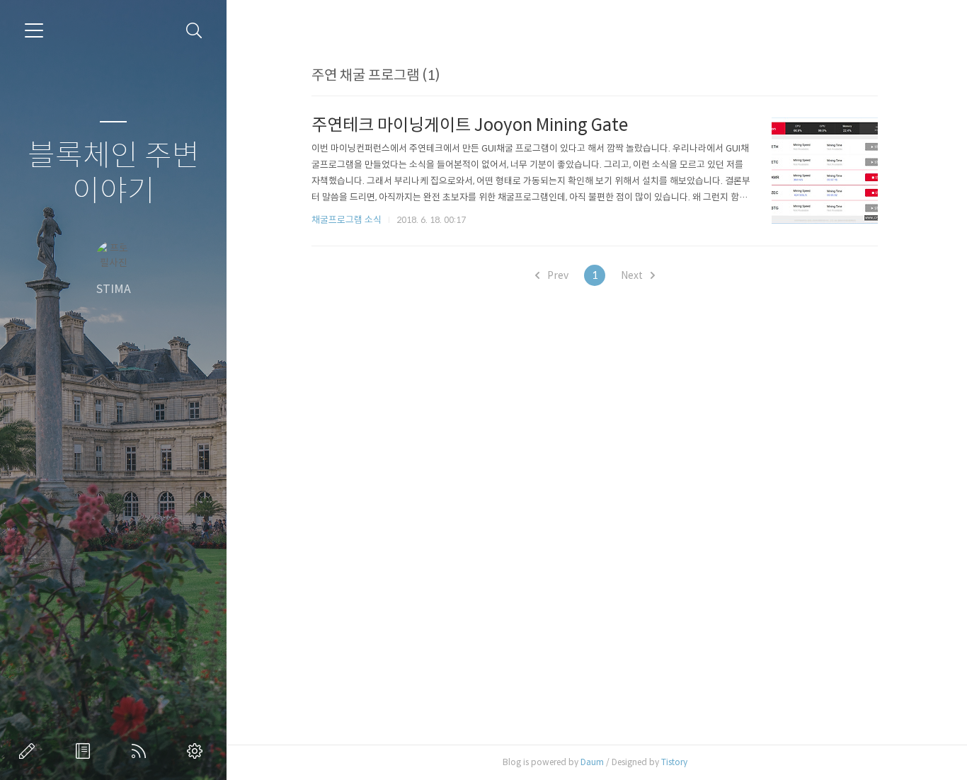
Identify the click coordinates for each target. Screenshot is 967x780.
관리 (197, 751)
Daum (592, 762)
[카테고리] (34, 30)
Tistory (674, 762)
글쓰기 (30, 751)
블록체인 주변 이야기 (114, 174)
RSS (142, 751)
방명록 (86, 751)
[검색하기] (194, 31)
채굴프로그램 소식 (346, 220)
